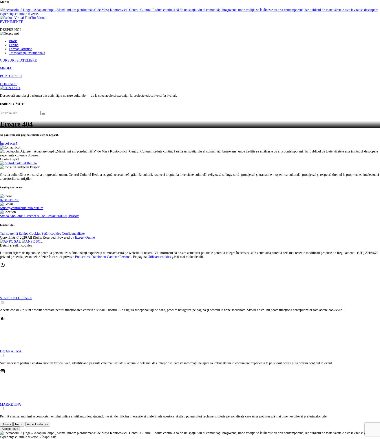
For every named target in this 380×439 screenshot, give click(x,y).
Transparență (9, 233)
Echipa (13, 45)
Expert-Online (85, 237)
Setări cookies (51, 233)
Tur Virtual (38, 18)
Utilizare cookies (159, 257)
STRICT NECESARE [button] (16, 298)
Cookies (35, 233)
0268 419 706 (9, 200)
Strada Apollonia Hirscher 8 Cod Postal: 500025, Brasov (39, 216)
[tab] (190, 283)
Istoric (13, 41)
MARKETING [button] (11, 404)
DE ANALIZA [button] (11, 351)
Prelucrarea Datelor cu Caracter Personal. (103, 257)
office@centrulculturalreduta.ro (21, 208)
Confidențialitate (73, 233)
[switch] (2, 302)
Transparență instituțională (27, 53)
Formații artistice (20, 49)
